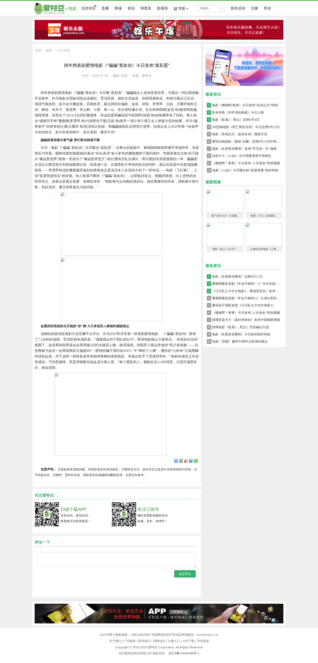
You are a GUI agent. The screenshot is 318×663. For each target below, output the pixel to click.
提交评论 (185, 574)
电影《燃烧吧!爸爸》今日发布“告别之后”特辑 (243, 105)
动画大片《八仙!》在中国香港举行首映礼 (239, 156)
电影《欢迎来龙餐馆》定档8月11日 (235, 276)
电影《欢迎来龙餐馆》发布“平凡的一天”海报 (242, 148)
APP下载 (188, 641)
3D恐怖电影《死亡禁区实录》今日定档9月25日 (244, 127)
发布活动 (237, 8)
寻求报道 (203, 641)
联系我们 (144, 641)
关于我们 (115, 641)
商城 (118, 8)
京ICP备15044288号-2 (184, 653)
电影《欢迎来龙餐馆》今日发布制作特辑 (239, 334)
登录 (267, 8)
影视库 (162, 8)
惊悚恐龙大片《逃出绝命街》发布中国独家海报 (244, 320)
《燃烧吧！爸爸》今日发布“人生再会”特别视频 (244, 163)
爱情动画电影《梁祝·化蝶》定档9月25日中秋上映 (245, 141)
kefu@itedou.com (207, 634)
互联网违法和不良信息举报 (169, 634)
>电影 (48, 50)
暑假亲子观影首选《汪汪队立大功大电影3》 (241, 305)
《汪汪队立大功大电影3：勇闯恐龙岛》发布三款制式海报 (245, 291)
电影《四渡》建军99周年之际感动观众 (237, 341)
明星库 (145, 8)
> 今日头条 (62, 50)
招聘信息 (159, 641)
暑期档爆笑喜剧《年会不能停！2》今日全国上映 (245, 283)
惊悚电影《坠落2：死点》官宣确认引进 (238, 327)
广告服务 (130, 641)
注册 (254, 8)
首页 (38, 50)
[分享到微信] (196, 461)
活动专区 (88, 8)
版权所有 (160, 653)
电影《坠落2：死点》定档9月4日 (233, 119)
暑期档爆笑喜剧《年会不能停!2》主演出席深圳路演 (245, 298)
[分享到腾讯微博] (191, 461)
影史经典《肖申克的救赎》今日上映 (236, 112)
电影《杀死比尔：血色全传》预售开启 (237, 134)
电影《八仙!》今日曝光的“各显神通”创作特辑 (242, 170)
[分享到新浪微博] (186, 461)
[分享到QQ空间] (181, 461)
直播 (105, 8)
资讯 (131, 8)
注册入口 (174, 641)
